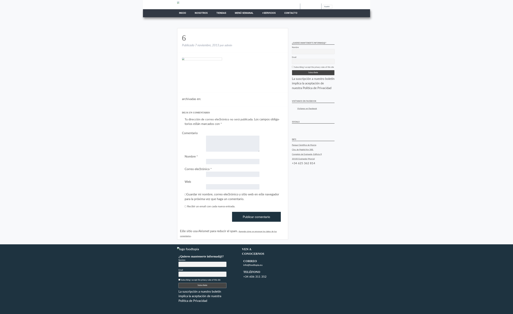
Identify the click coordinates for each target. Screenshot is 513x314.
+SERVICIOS (269, 13)
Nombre (191, 156)
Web (188, 181)
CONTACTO (290, 13)
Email (294, 57)
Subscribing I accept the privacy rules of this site (314, 67)
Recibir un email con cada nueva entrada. (211, 206)
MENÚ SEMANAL (244, 13)
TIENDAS (221, 13)
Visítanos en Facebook (304, 101)
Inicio (182, 13)
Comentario (190, 133)
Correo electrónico (198, 169)
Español (326, 6)
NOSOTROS (201, 13)
